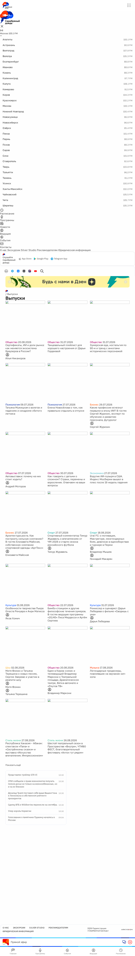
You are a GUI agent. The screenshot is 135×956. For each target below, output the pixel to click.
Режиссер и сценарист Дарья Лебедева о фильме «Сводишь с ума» (109, 611)
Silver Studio (28, 250)
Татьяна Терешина (16, 693)
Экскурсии (13, 250)
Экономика (97, 473)
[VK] (18, 271)
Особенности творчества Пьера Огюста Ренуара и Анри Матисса (24, 610)
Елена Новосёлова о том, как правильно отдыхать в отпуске (66, 409)
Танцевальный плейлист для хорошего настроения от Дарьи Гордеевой (66, 348)
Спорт (51, 532)
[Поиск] (42, 271)
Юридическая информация (74, 250)
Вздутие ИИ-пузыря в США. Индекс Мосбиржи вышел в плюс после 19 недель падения (108, 479)
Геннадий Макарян (101, 558)
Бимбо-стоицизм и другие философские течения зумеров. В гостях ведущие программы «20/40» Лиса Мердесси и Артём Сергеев (67, 614)
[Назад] (9, 282)
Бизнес (94, 404)
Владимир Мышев (100, 551)
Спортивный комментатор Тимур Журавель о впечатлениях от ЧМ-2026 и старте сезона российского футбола (67, 540)
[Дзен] (24, 271)
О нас (3, 250)
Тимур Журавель (58, 551)
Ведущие (93, 954)
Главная (13, 954)
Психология (12, 404)
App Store (26, 258)
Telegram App (60, 258)
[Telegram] (12, 271)
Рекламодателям (47, 250)
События (67, 954)
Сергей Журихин (100, 426)
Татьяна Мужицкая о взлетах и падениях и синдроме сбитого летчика (23, 410)
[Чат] (124, 942)
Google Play (42, 258)
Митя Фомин (13, 686)
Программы (40, 954)
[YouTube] (35, 271)
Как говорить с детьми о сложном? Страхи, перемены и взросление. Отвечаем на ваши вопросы (66, 481)
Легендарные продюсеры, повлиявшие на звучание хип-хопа (108, 673)
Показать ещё (13, 765)
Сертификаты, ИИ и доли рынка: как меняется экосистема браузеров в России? (24, 348)
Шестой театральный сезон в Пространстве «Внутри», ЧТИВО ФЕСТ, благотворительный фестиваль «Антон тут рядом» (67, 748)
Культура (10, 605)
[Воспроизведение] (130, 942)
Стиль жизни (13, 740)
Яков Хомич (12, 618)
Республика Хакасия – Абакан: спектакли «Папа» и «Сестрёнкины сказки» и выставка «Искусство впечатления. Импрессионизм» (24, 749)
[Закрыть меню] (2, 26)
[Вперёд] (125, 282)
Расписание (121, 954)
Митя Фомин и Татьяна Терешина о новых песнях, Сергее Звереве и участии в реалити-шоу (22, 675)
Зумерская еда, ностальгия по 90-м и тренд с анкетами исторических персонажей (108, 348)
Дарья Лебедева (100, 621)
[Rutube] (29, 271)
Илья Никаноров (15, 358)
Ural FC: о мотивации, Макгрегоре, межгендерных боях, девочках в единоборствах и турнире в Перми (109, 540)
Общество (11, 342)
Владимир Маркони (59, 692)
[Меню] (129, 5)
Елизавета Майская (17, 554)
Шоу (8, 667)
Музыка (94, 667)
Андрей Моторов (15, 486)
